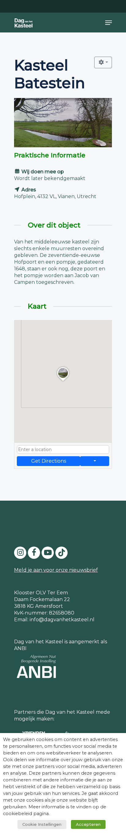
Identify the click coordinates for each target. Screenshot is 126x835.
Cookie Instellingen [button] (41, 824)
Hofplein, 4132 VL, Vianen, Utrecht (55, 196)
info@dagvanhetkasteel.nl (62, 619)
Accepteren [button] (88, 824)
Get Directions (48, 461)
